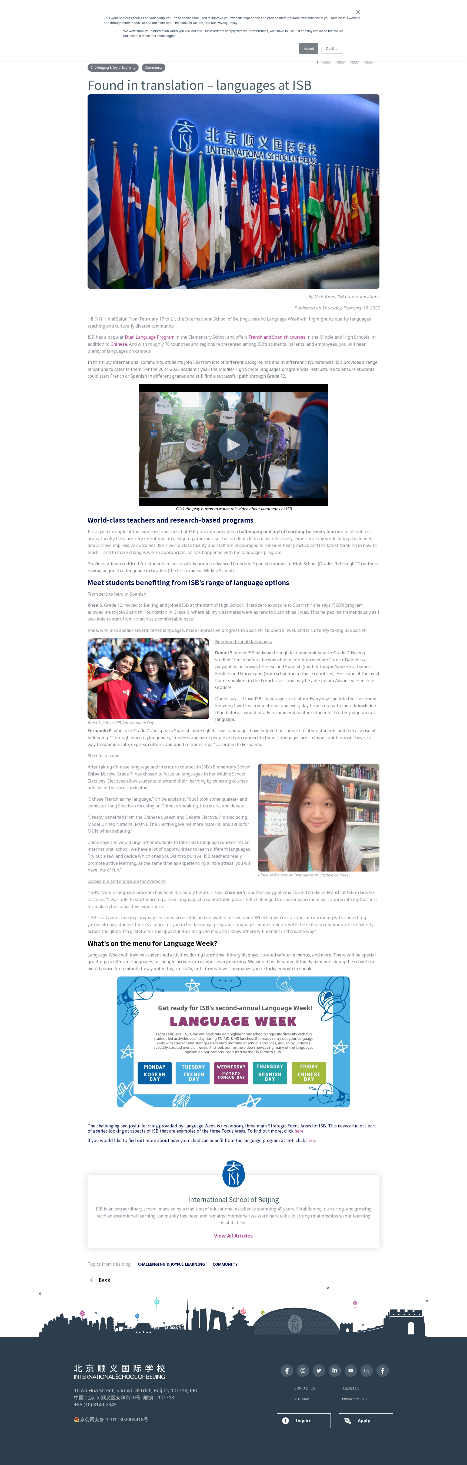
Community (153, 67)
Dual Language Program (149, 337)
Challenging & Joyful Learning (113, 67)
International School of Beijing (233, 1199)
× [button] (358, 10)
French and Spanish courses (277, 337)
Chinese (119, 344)
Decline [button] (332, 48)
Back (105, 1280)
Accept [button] (309, 48)
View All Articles (233, 1235)
